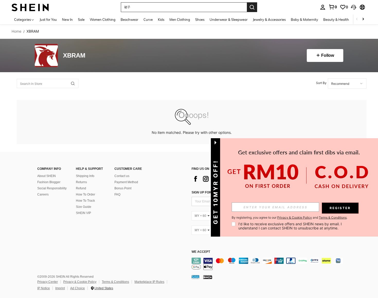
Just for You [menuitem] (48, 19)
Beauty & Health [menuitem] (336, 19)
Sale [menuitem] (81, 19)
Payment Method (126, 182)
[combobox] (347, 83)
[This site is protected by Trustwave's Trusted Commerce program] (195, 277)
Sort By (321, 83)
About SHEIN (46, 176)
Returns (81, 182)
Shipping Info (85, 176)
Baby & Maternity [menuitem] (304, 19)
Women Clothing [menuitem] (102, 19)
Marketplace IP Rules (149, 282)
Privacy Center (47, 282)
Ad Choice (77, 288)
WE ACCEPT (201, 252)
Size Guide (83, 207)
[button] (353, 7)
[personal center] (323, 7)
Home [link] (16, 31)
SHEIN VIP (83, 213)
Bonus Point (122, 188)
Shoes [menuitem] (199, 19)
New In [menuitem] (67, 19)
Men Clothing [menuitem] (179, 19)
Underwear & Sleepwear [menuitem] (229, 19)
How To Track (85, 200)
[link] (332, 7)
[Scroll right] (363, 19)
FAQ (117, 194)
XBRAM (74, 55)
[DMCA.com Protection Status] (207, 277)
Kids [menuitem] (161, 19)
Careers (43, 194)
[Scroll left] (357, 19)
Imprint (60, 288)
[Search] (252, 7)
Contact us (121, 176)
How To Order (85, 194)
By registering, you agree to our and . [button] (289, 217)
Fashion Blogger (48, 182)
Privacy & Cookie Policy (79, 282)
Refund (81, 188)
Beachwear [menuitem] (129, 19)
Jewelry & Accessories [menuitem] (269, 19)
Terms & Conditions (115, 282)
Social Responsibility (52, 188)
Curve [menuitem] (148, 19)
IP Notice (43, 288)
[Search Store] (72, 83)
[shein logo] (30, 7)
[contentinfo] (269, 264)
